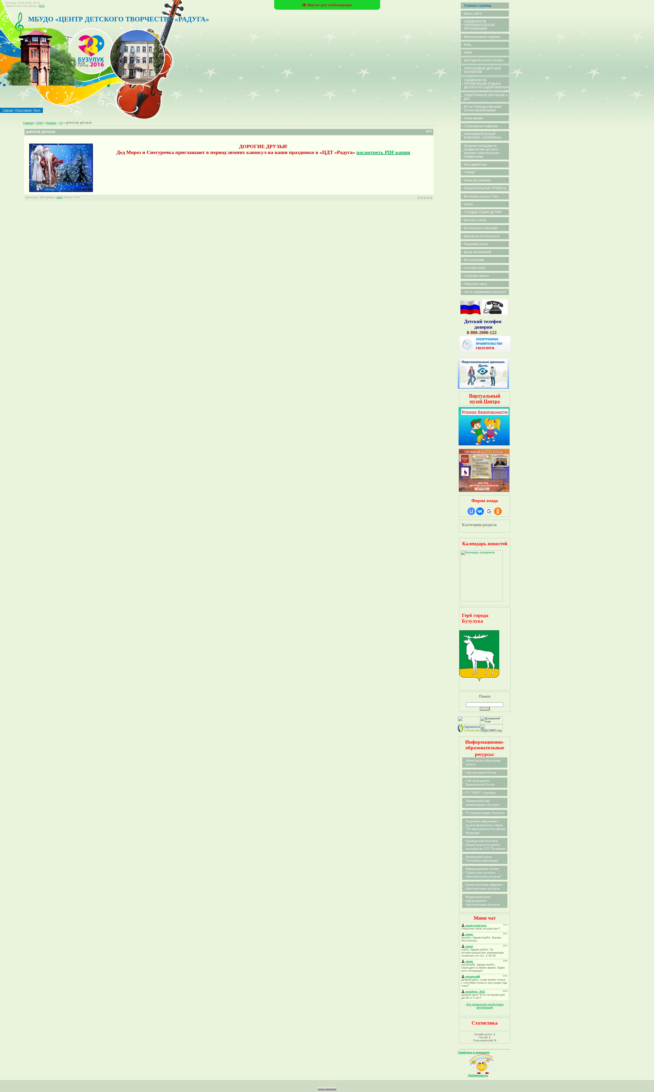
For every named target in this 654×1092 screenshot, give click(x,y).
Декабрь (51, 122)
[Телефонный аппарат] (495, 313)
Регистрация (23, 110)
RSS (41, 5)
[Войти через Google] (489, 511)
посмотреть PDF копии (383, 152)
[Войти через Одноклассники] (498, 511)
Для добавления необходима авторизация (485, 1006)
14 (61, 122)
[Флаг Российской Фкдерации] (470, 313)
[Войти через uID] (471, 511)
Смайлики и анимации (473, 1052)
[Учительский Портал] (469, 731)
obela (59, 197)
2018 (40, 122)
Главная (8, 110)
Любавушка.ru (478, 1075)
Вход (37, 110)
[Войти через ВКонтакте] (480, 511)
